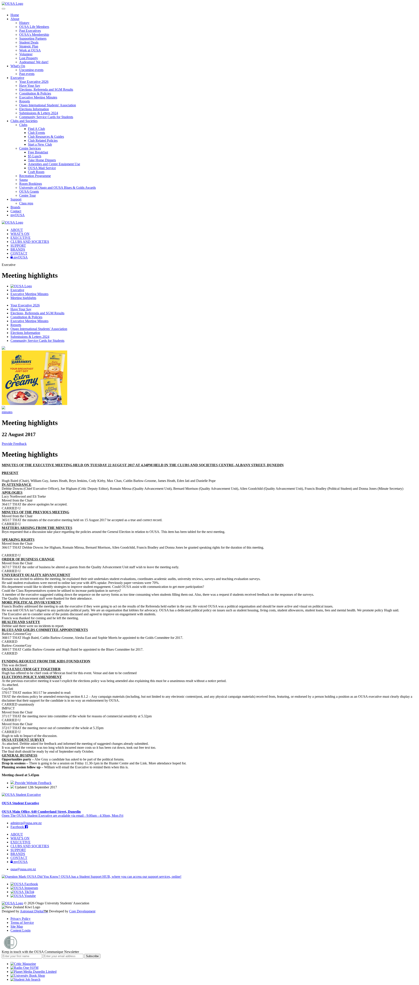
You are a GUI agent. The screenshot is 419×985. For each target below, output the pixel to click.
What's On (17, 66)
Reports (24, 101)
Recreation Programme (35, 176)
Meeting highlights (23, 298)
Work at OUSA (30, 50)
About (14, 19)
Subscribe (92, 956)
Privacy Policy (20, 918)
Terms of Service (22, 922)
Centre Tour (27, 195)
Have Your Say (29, 85)
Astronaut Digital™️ (34, 911)
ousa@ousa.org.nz (23, 869)
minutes (7, 412)
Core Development (82, 911)
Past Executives (30, 30)
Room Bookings (30, 183)
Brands (15, 207)
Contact (15, 211)
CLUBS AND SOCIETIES (29, 241)
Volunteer (26, 54)
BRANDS (17, 249)
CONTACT (18, 253)
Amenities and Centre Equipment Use (54, 164)
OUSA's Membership (34, 34)
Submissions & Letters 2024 (38, 113)
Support (15, 199)
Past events (26, 74)
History (24, 23)
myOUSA (17, 215)
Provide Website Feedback (33, 783)
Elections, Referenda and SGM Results (46, 89)
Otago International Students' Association (47, 105)
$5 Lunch (34, 156)
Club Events (36, 132)
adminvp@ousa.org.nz (26, 823)
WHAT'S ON (19, 234)
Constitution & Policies (35, 93)
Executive (17, 78)
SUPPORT (18, 245)
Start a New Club (40, 144)
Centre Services (30, 148)
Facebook (17, 827)
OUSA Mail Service (42, 168)
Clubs (23, 125)
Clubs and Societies (24, 121)
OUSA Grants (29, 191)
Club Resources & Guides (46, 136)
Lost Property (28, 58)
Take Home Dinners (42, 160)
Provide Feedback (14, 444)
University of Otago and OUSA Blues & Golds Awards (57, 187)
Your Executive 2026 (33, 81)
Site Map (16, 926)
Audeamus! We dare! (33, 62)
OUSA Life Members (34, 27)
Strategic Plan (28, 46)
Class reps (26, 203)
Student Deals (28, 42)
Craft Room (36, 172)
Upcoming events (31, 70)
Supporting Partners (32, 38)
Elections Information (34, 109)
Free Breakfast (38, 152)
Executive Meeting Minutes (38, 97)
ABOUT (16, 230)
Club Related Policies (43, 140)
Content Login (20, 930)
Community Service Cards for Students (46, 117)
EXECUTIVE (20, 238)
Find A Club (36, 129)
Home (14, 15)
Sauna (23, 180)
